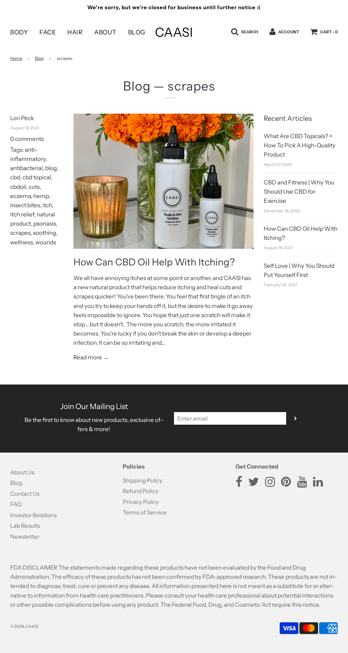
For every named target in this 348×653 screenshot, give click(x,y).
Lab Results (25, 525)
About (105, 32)
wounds (45, 242)
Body (19, 32)
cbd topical (36, 177)
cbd (15, 177)
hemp (41, 196)
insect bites (25, 205)
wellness (21, 242)
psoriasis (44, 223)
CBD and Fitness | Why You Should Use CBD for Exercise (299, 191)
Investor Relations (33, 515)
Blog (136, 32)
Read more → (91, 357)
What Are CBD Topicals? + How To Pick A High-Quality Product (299, 145)
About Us (22, 472)
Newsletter (24, 536)
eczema (20, 196)
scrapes (20, 232)
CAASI (174, 32)
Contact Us (24, 493)
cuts (34, 186)
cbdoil (18, 186)
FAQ (15, 504)
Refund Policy (140, 491)
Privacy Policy (141, 502)
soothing (44, 232)
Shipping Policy (142, 480)
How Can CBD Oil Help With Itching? (154, 262)
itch (47, 205)
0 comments (27, 138)
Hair (75, 32)
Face (47, 32)
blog (51, 168)
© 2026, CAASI (24, 626)
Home (16, 58)
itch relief (22, 214)
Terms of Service (145, 512)
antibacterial (26, 168)
